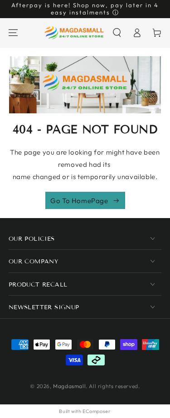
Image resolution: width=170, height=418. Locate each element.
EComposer (97, 411)
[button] (117, 32)
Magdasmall (69, 386)
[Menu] (13, 32)
